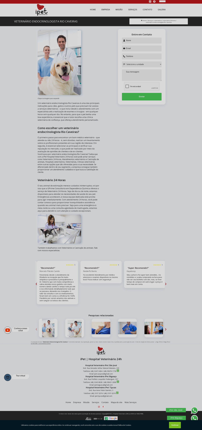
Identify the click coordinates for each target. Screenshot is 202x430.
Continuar (175, 425)
